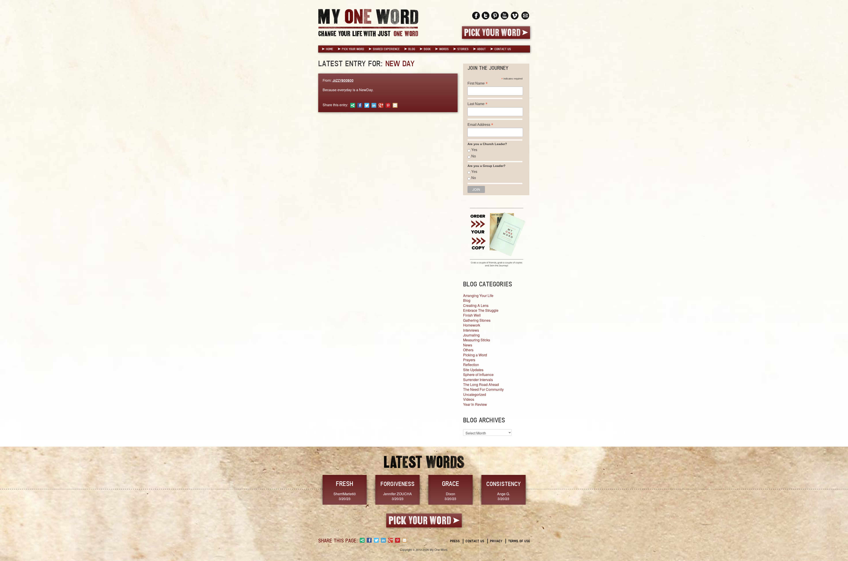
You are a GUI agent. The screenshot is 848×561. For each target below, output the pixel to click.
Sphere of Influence (478, 374)
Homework (471, 325)
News (467, 345)
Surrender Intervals (478, 379)
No (473, 156)
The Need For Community (483, 389)
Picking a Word (475, 354)
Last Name (477, 103)
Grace (450, 483)
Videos (468, 399)
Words (444, 49)
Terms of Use (519, 541)
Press (455, 541)
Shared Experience (386, 49)
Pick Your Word (353, 49)
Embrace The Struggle (480, 310)
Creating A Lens (475, 305)
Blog (411, 49)
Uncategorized (474, 394)
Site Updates (473, 369)
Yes (474, 150)
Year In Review (475, 404)
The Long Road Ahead (481, 384)
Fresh (344, 483)
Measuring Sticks (476, 339)
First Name (478, 83)
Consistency (503, 483)
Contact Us (502, 49)
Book (427, 49)
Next (534, 489)
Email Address (480, 124)
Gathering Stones (476, 320)
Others (468, 349)
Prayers (469, 359)
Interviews (471, 330)
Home (329, 49)
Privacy (496, 541)
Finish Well (472, 315)
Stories (463, 49)
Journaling (471, 335)
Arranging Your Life (478, 295)
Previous (313, 489)
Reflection (471, 364)
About (481, 49)
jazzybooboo (343, 80)
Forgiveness (397, 483)
